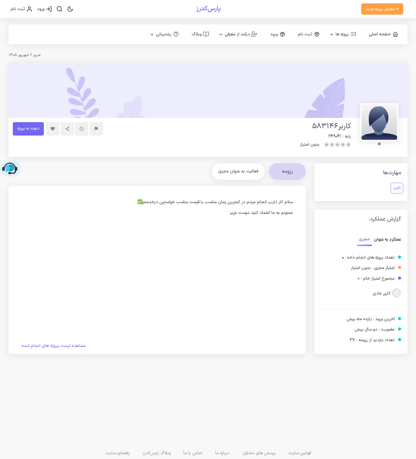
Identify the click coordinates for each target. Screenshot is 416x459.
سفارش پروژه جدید (381, 9)
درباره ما (222, 453)
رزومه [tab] (287, 171)
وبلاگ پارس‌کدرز (157, 453)
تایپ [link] (397, 188)
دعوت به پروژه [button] (28, 128)
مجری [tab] (364, 239)
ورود (41, 9)
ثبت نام (18, 9)
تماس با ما (193, 453)
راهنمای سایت (117, 453)
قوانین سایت (299, 453)
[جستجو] (59, 9)
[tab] (238, 171)
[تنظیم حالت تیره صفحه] (70, 9)
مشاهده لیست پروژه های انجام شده (54, 346)
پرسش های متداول (259, 453)
